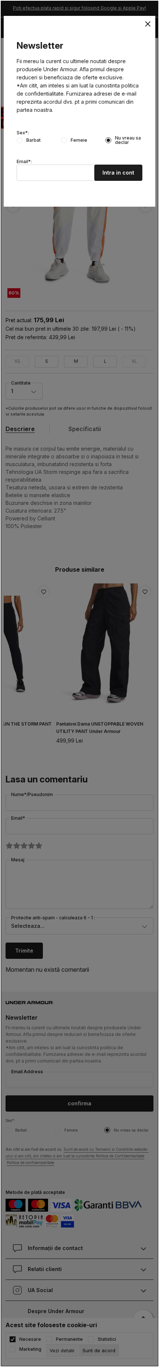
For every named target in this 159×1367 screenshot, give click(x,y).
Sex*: (23, 133)
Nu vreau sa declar (128, 140)
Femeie (79, 140)
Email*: (24, 161)
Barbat (33, 140)
